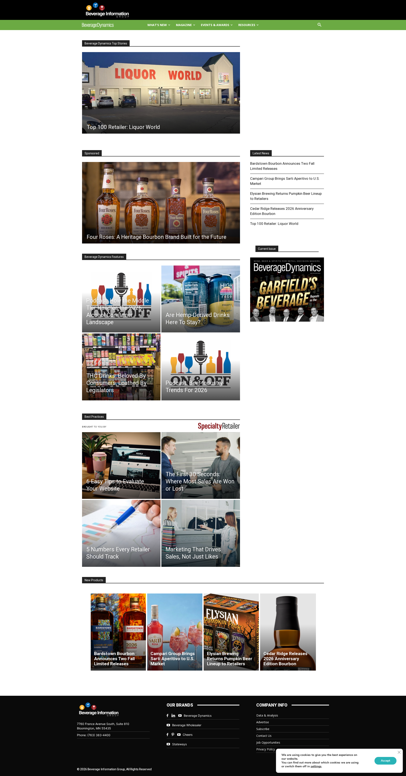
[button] (319, 25)
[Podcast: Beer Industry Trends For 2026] (200, 366)
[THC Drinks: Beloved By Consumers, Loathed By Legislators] (121, 366)
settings (316, 766)
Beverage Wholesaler (186, 725)
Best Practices (94, 416)
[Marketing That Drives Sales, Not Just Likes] (200, 533)
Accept (385, 761)
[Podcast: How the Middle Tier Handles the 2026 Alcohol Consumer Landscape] (121, 299)
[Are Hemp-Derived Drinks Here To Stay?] (200, 299)
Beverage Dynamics (197, 715)
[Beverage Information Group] (111, 10)
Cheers (187, 734)
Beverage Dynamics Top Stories (106, 43)
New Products (94, 580)
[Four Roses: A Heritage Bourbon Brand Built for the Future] (161, 202)
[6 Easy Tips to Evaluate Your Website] (121, 465)
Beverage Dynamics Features (104, 257)
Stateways (179, 744)
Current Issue (267, 248)
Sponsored (92, 153)
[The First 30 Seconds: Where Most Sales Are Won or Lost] (200, 465)
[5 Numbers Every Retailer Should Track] (121, 533)
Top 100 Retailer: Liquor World (274, 223)
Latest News (261, 153)
